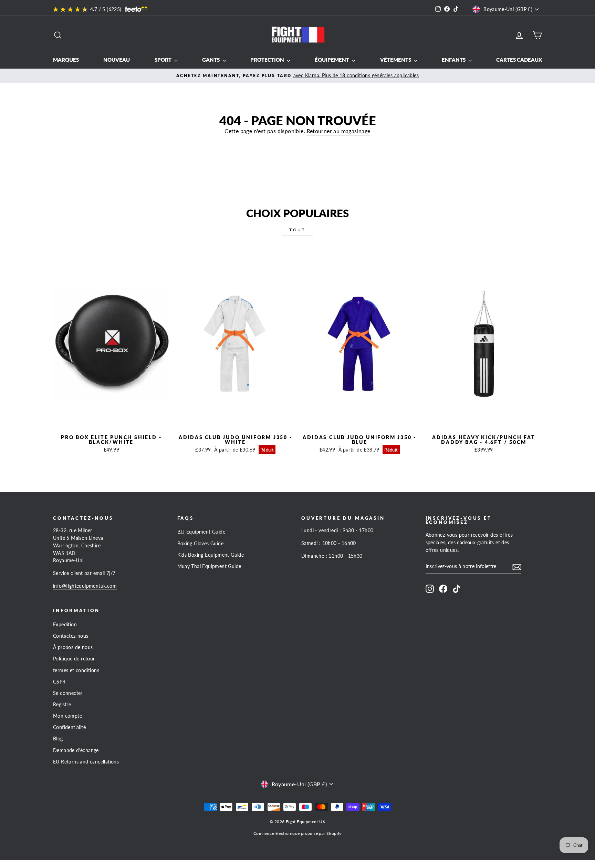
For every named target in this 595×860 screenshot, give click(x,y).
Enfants (454, 60)
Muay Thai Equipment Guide (209, 566)
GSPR (59, 682)
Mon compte (67, 716)
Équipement (332, 60)
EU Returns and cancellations (86, 762)
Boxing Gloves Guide (200, 543)
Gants (211, 60)
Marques (66, 60)
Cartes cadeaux (519, 60)
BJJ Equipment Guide (201, 532)
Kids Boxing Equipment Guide (210, 555)
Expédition (65, 624)
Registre (62, 704)
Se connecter (68, 693)
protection (267, 60)
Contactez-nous (70, 636)
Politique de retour (74, 658)
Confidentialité (69, 727)
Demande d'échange (76, 750)
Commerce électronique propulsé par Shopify (297, 833)
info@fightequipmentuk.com (85, 586)
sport (164, 60)
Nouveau (116, 60)
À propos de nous (73, 647)
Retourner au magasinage (338, 131)
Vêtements (396, 60)
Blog (58, 738)
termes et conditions (76, 670)
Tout (297, 229)
